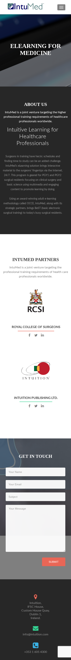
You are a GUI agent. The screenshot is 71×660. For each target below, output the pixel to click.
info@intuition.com (35, 634)
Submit (54, 561)
